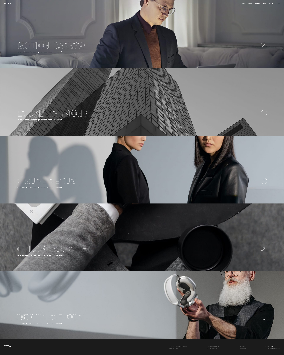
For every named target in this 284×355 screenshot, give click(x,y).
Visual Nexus (46, 181)
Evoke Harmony (52, 113)
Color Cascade (51, 249)
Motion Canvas (51, 45)
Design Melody (50, 316)
